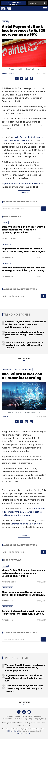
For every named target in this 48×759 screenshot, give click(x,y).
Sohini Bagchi (7, 257)
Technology (7, 244)
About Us (10, 716)
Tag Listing (28, 719)
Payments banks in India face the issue (21, 183)
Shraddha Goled (9, 238)
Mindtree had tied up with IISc (25, 523)
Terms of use (18, 719)
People (5, 223)
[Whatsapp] (31, 78)
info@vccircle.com (23, 733)
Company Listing (40, 719)
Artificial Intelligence (23, 369)
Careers (17, 716)
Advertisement (27, 716)
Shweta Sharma (8, 73)
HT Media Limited (13, 731)
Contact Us (38, 716)
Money (5, 22)
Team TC (5, 417)
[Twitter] (21, 78)
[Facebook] (17, 78)
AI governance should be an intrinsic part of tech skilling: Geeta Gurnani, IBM (23, 250)
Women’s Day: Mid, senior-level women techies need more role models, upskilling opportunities (23, 229)
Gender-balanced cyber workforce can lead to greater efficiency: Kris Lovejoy (23, 269)
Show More (24, 192)
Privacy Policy (7, 719)
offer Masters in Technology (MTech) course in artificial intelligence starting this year (24, 512)
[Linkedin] (26, 78)
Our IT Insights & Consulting (13, 3)
